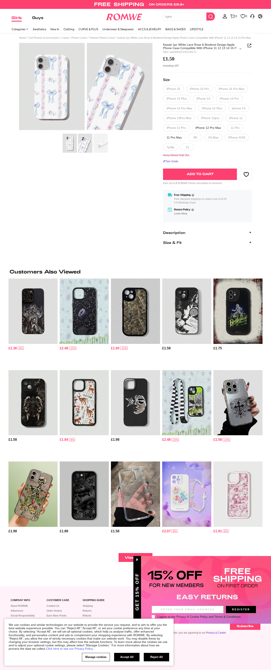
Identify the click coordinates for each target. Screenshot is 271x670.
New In (54, 29)
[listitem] (33, 323)
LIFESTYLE (196, 29)
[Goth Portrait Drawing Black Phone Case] (33, 311)
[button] (246, 174)
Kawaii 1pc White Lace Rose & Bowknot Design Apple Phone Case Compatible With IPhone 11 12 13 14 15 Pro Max (201, 46)
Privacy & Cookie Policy (192, 616)
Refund (87, 615)
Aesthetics (39, 29)
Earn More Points (56, 615)
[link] (135, 5)
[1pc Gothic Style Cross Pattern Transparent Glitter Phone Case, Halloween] (238, 402)
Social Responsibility (23, 615)
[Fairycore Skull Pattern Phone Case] (33, 494)
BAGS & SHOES (175, 29)
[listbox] (224, 16)
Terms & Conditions (227, 616)
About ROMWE (19, 605)
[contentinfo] (12, 348)
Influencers (17, 610)
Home (22, 37)
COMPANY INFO (20, 600)
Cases (65, 37)
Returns (87, 610)
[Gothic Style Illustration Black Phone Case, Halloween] (33, 402)
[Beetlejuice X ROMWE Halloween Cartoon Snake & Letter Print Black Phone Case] (84, 311)
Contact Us (53, 605)
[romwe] (124, 16)
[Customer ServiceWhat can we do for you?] (252, 16)
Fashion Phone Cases (102, 37)
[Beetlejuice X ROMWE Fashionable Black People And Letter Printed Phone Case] (238, 311)
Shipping (88, 605)
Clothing (69, 29)
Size (166, 80)
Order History (54, 610)
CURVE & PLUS (88, 29)
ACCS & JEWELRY (149, 29)
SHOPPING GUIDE (94, 600)
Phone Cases (79, 37)
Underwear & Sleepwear (118, 29)
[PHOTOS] (85, 87)
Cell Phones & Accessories (43, 37)
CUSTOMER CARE (58, 600)
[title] (135, 272)
